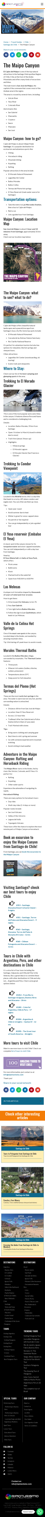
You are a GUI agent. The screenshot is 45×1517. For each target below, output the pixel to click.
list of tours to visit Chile (20, 1051)
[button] (6, 54)
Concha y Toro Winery (11, 1200)
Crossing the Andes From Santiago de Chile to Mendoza (21, 1246)
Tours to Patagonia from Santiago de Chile (19, 1153)
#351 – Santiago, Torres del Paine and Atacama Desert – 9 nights (22, 920)
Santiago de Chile (22, 1148)
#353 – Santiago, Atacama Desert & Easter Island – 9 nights (22, 908)
